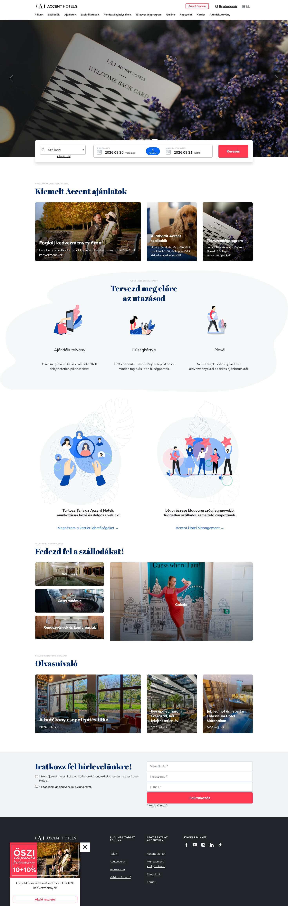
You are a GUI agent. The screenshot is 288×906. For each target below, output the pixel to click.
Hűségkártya (144, 349)
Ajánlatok (70, 14)
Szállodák (54, 14)
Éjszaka (153, 153)
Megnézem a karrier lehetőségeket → (88, 528)
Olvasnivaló (56, 663)
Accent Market (156, 853)
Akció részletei (45, 899)
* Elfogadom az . (65, 787)
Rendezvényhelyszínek (117, 14)
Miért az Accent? (120, 877)
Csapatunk (153, 874)
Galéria (170, 14)
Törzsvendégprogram (149, 14)
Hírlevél (218, 349)
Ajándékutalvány (220, 14)
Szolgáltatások (90, 14)
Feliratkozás (199, 798)
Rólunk (39, 14)
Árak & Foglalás (197, 6)
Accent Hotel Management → (200, 528)
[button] (11, 78)
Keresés (233, 151)
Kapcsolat (186, 14)
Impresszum (117, 869)
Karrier (201, 14)
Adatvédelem (118, 861)
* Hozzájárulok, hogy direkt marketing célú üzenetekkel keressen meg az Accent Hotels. (89, 778)
